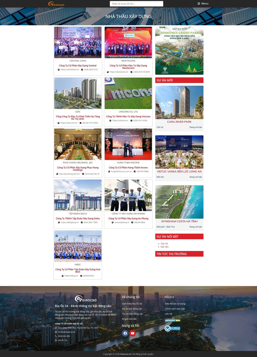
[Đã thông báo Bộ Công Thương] (172, 330)
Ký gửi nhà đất (129, 318)
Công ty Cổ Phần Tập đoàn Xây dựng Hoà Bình (77, 270)
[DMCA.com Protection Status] (173, 321)
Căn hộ (164, 243)
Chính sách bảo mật (175, 308)
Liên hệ (168, 313)
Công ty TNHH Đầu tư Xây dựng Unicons (128, 116)
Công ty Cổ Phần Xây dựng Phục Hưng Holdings (78, 168)
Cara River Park (179, 121)
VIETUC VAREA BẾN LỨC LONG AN (179, 171)
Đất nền (165, 246)
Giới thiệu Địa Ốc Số (132, 303)
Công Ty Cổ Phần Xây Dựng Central (78, 65)
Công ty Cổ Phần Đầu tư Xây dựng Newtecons (128, 66)
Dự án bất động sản (132, 308)
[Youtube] (132, 333)
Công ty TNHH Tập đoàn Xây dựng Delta (78, 218)
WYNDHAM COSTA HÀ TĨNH (179, 221)
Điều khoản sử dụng (175, 303)
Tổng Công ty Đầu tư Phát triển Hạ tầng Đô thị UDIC (78, 117)
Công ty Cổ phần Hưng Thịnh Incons (128, 167)
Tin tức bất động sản (132, 313)
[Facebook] (125, 333)
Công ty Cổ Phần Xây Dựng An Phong (128, 218)
